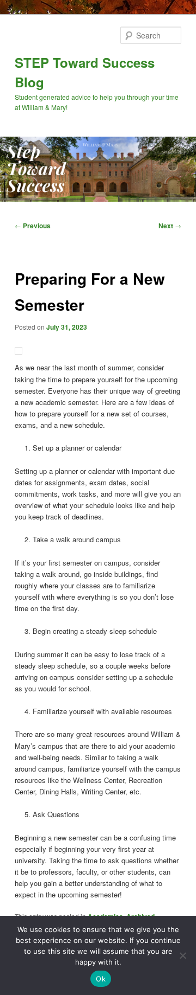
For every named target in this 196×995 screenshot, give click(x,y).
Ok (101, 978)
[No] (182, 955)
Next (169, 225)
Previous (33, 225)
